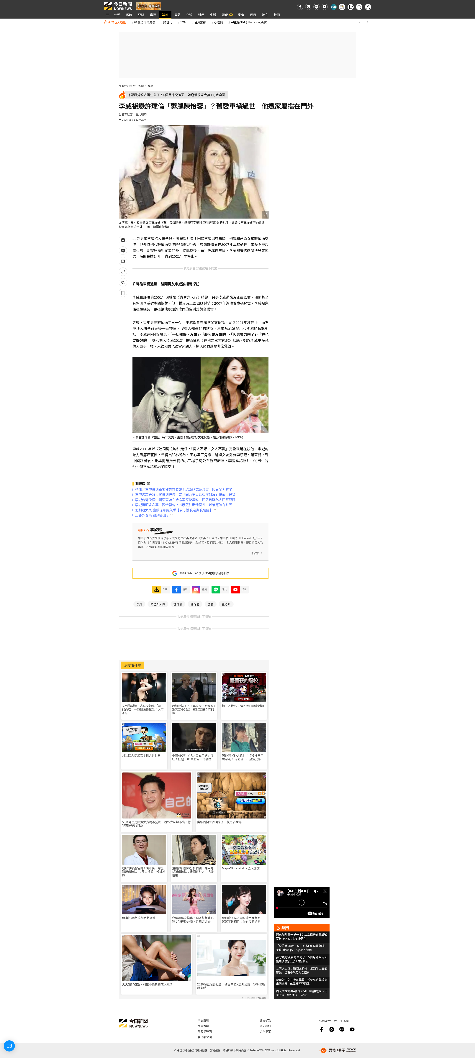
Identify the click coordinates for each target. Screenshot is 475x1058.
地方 (265, 15)
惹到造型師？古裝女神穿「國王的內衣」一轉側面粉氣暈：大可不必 (143, 709)
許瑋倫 (177, 604)
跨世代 (167, 22)
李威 (139, 604)
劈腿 (211, 604)
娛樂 (165, 14)
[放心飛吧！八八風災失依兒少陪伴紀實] (148, 5)
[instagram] (308, 7)
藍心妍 (226, 604)
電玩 (225, 15)
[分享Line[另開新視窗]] (123, 250)
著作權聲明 (205, 1037)
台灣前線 (200, 22)
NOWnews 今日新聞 (131, 86)
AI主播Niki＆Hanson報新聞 (249, 22)
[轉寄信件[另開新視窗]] (123, 261)
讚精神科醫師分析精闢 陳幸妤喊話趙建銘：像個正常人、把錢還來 (193, 872)
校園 (277, 15)
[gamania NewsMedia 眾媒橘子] (337, 1050)
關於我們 (265, 1025)
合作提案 (265, 1031)
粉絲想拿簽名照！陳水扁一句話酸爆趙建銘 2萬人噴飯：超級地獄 (143, 872)
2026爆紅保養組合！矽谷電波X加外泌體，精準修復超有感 (231, 986)
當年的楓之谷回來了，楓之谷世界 (219, 822)
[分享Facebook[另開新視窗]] (123, 240)
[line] (316, 7)
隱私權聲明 (205, 1031)
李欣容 (128, 114)
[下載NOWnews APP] (351, 7)
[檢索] (359, 7)
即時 (129, 15)
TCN (183, 22)
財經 (201, 15)
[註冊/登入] (368, 7)
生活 (213, 15)
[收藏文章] (123, 293)
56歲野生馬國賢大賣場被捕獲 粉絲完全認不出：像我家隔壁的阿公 (156, 824)
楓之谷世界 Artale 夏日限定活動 (243, 706)
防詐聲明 (203, 1020)
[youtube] (325, 7)
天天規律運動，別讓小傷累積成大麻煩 (147, 984)
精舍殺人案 (157, 604)
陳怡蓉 (195, 604)
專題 (153, 15)
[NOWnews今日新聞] (118, 6)
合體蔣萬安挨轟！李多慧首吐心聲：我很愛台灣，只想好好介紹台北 (193, 919)
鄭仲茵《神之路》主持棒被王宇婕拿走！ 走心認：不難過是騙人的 (243, 757)
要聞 (141, 15)
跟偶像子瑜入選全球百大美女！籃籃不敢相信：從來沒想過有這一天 (242, 919)
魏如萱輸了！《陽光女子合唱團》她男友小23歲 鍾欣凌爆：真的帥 (193, 709)
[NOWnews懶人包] (342, 7)
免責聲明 (203, 1025)
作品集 (255, 553)
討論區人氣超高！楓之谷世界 (141, 755)
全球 (189, 15)
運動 (177, 15)
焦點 (117, 15)
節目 (253, 15)
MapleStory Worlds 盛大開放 (241, 868)
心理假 (218, 22)
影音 (241, 15)
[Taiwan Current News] (333, 7)
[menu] (107, 15)
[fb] (300, 7)
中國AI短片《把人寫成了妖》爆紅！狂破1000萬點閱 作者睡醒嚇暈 (193, 757)
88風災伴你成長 (144, 22)
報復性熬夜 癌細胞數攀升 (138, 918)
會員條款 (265, 1020)
